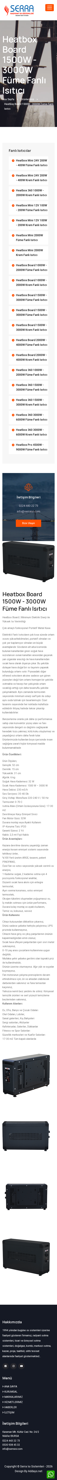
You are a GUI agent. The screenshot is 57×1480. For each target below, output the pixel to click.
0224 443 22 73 (28, 506)
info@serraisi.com (28, 511)
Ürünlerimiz (27, 99)
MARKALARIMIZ (13, 1397)
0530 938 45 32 (11, 1445)
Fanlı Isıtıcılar (20, 150)
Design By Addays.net (28, 1471)
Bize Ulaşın (28, 523)
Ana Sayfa (8, 99)
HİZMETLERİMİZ (13, 1402)
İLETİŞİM (9, 1412)
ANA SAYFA (10, 1386)
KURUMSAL (10, 1392)
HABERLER (10, 1407)
